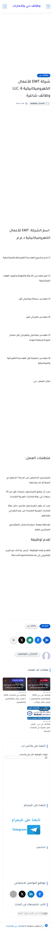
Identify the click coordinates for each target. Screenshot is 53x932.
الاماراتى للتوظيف (37, 104)
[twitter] (22, 894)
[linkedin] (31, 894)
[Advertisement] (26, 45)
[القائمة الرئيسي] (48, 6)
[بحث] (5, 6)
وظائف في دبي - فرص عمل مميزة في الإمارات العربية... (39, 728)
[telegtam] (13, 894)
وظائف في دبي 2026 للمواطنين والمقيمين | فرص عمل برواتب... (40, 699)
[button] (38, 640)
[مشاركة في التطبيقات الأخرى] (13, 640)
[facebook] (39, 894)
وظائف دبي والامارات (26, 6)
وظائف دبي (43, 75)
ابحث (45, 914)
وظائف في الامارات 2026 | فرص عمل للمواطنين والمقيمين (15, 699)
